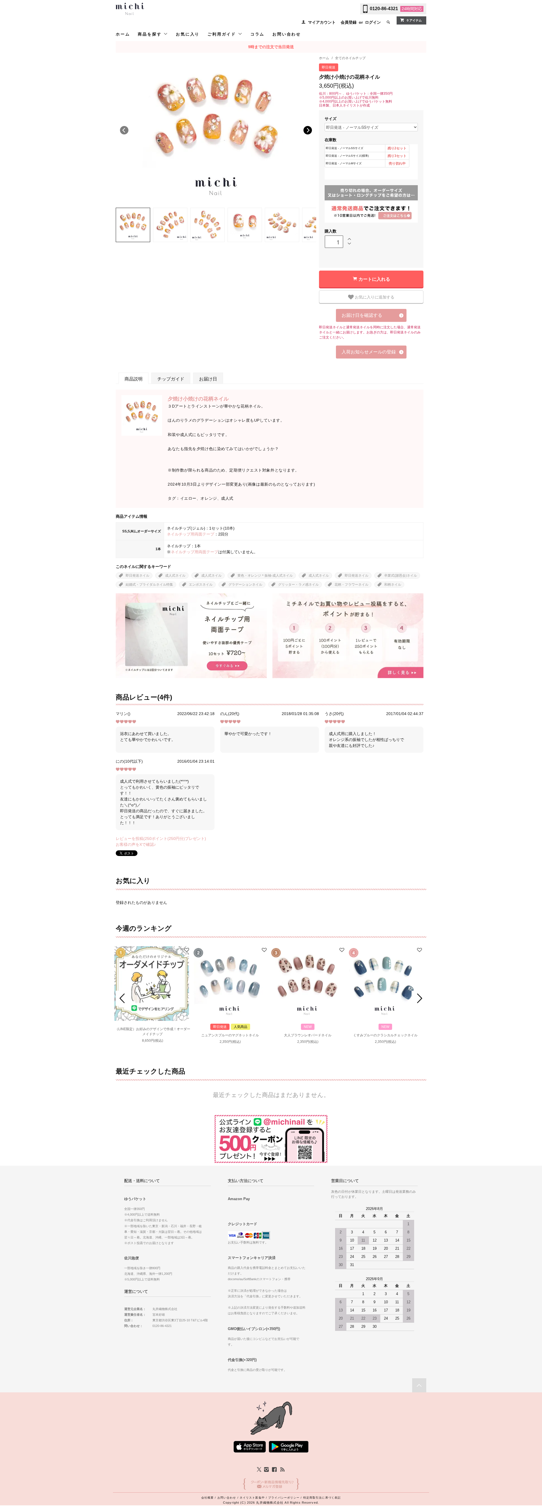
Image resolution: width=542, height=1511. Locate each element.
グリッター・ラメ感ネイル (298, 584)
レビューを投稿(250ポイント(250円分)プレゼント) (161, 838)
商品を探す (150, 34)
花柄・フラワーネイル (351, 584)
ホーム (123, 34)
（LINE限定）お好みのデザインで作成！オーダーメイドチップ (152, 1031)
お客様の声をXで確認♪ (136, 844)
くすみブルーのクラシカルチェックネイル (385, 1035)
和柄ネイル (392, 584)
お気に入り (188, 34)
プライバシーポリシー (284, 1497)
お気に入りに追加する (374, 297)
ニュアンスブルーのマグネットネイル (230, 1035)
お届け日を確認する (362, 315)
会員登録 (349, 22)
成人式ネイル (175, 575)
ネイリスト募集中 (252, 1497)
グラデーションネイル (245, 584)
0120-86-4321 (384, 8)
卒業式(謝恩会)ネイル (400, 575)
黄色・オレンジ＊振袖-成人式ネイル (265, 575)
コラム (257, 34)
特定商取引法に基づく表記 (322, 1497)
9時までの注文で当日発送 (271, 47)
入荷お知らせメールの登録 (369, 351)
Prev (123, 998)
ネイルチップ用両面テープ (190, 534)
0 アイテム (414, 20)
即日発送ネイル (137, 575)
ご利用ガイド (222, 34)
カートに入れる (374, 279)
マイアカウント (322, 22)
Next (307, 130)
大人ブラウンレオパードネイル (307, 1035)
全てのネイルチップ (350, 58)
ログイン (373, 22)
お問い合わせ (286, 34)
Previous (124, 130)
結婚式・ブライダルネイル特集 (149, 584)
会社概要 (207, 1497)
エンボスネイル (201, 584)
